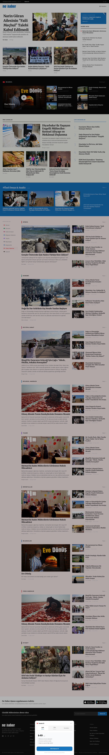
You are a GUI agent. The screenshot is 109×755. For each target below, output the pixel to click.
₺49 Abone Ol (54, 748)
